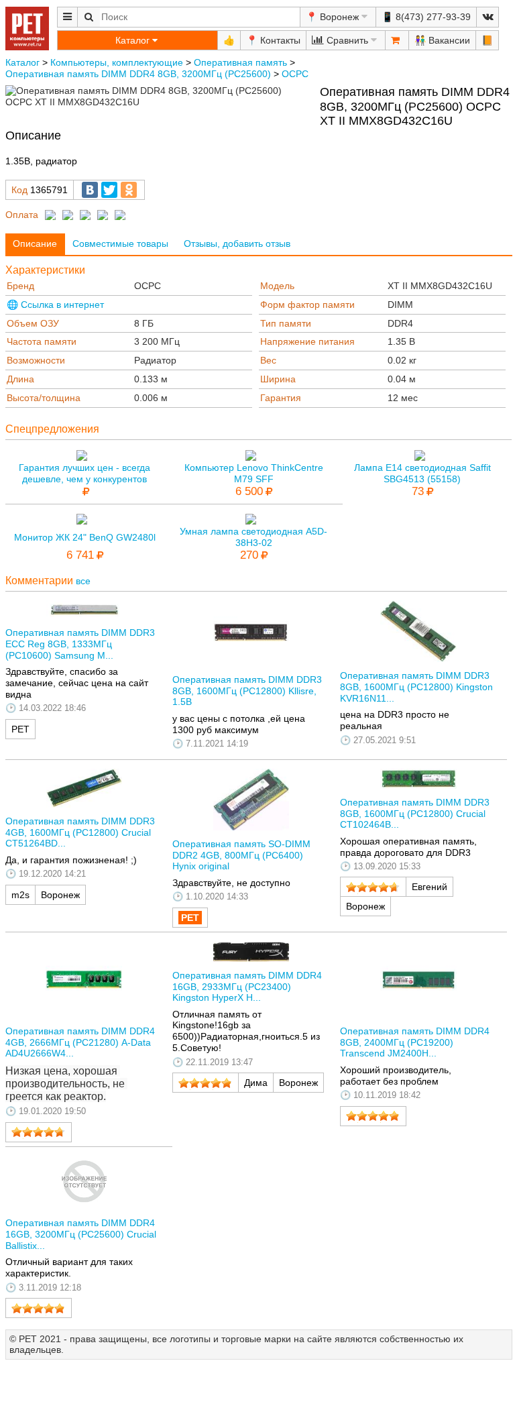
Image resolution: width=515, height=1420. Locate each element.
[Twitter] (109, 190)
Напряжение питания (307, 341)
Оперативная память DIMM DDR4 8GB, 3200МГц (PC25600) (138, 73)
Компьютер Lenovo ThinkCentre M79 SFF (253, 473)
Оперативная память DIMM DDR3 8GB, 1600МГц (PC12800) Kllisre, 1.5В (247, 691)
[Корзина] (397, 40)
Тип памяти (285, 323)
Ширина (278, 379)
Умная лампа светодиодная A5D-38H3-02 (253, 537)
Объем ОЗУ (33, 323)
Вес (268, 360)
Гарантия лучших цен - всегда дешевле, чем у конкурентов (84, 473)
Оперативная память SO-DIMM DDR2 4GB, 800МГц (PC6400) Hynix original (241, 855)
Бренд (20, 285)
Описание (35, 243)
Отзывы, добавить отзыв (237, 243)
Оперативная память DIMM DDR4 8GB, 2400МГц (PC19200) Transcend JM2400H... (415, 1042)
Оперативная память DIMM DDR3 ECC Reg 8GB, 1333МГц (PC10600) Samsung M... (80, 644)
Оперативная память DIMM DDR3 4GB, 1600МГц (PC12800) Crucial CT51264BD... (80, 832)
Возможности (36, 360)
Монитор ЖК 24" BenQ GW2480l (85, 537)
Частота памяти (41, 341)
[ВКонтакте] (90, 190)
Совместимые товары (120, 243)
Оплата (21, 214)
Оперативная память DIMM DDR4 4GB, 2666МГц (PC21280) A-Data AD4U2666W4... (80, 1042)
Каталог (22, 62)
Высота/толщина (43, 397)
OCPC (295, 73)
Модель (277, 285)
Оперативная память (240, 62)
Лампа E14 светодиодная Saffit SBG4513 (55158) (422, 473)
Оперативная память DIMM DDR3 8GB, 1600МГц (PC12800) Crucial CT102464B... (415, 813)
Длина (20, 379)
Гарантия (280, 397)
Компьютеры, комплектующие (116, 62)
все (83, 581)
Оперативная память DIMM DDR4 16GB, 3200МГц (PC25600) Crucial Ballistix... (80, 1234)
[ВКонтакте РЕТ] (487, 17)
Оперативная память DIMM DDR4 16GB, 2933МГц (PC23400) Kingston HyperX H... (247, 986)
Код (19, 189)
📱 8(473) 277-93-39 (426, 16)
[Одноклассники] (129, 190)
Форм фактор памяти (307, 304)
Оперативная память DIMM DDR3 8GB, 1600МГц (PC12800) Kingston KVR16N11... (416, 687)
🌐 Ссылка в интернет (55, 304)
